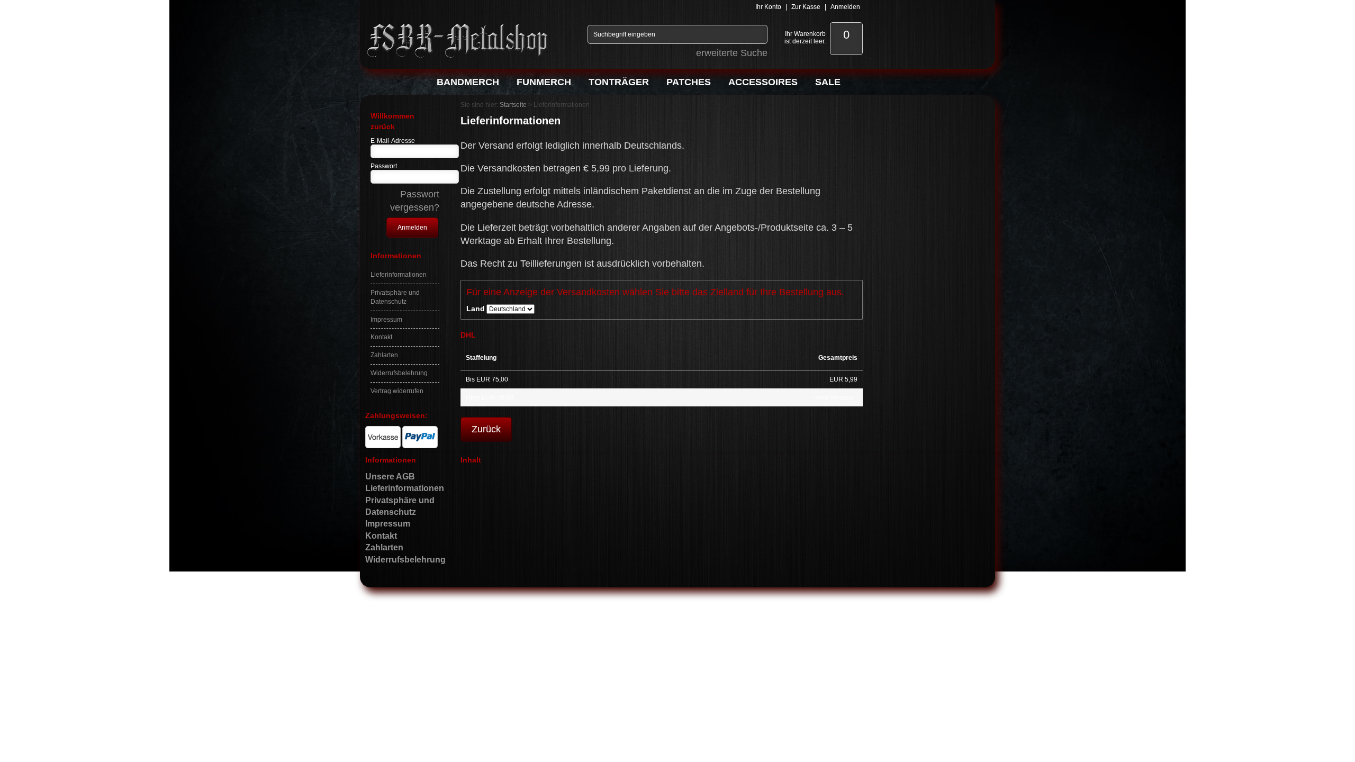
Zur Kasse (805, 7)
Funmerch (544, 82)
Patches (688, 82)
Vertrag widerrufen (397, 391)
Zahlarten (384, 355)
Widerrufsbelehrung (399, 373)
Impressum (386, 319)
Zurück (486, 429)
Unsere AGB (390, 476)
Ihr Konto (768, 7)
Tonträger (619, 82)
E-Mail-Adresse (393, 140)
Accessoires (763, 82)
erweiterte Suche (731, 53)
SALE (828, 82)
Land (475, 308)
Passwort (384, 166)
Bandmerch (468, 82)
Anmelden (845, 7)
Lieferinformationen (399, 274)
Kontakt (381, 337)
